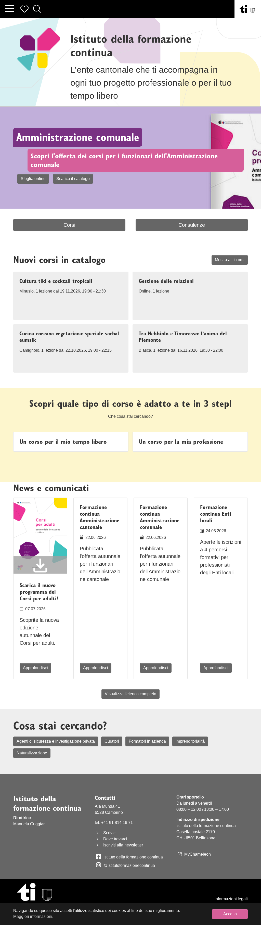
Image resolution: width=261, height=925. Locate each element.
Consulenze (191, 225)
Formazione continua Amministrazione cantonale (99, 517)
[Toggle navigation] (9, 9)
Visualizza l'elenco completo (130, 694)
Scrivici (109, 833)
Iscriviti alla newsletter (123, 845)
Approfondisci (35, 668)
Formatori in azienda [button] (147, 741)
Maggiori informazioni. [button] (33, 916)
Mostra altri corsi (229, 260)
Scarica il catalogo (73, 178)
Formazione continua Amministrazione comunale (159, 517)
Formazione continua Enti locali (215, 514)
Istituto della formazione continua (133, 857)
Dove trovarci (115, 839)
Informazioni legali (231, 899)
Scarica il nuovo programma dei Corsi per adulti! (39, 592)
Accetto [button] (230, 914)
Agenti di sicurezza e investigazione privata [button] (56, 741)
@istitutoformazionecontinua (129, 865)
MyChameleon (197, 854)
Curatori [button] (112, 741)
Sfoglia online (33, 178)
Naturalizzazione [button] (32, 753)
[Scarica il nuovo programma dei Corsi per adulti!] (40, 537)
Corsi (69, 225)
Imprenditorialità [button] (190, 741)
